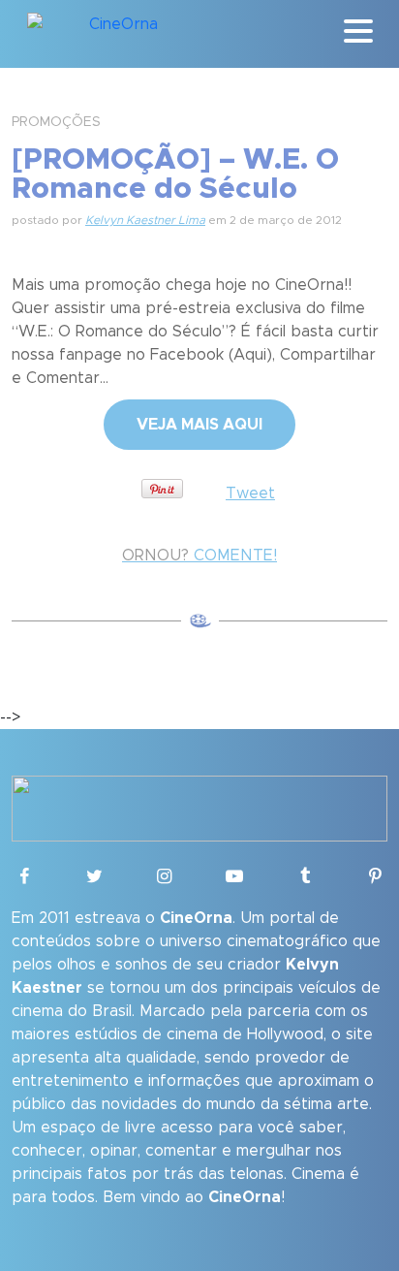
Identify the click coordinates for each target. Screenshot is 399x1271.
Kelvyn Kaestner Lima (145, 220)
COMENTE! (199, 555)
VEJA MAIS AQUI (199, 424)
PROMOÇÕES (56, 122)
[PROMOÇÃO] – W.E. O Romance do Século (175, 174)
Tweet (250, 493)
